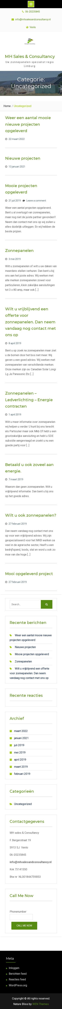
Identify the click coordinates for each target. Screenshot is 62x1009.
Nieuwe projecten (22, 158)
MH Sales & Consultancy (30, 56)
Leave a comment (36, 200)
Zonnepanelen (19, 250)
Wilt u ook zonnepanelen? (30, 515)
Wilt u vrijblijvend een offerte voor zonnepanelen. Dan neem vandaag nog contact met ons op (30, 322)
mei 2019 (19, 752)
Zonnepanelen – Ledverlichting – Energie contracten (29, 400)
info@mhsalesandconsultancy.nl (33, 19)
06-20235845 (32, 12)
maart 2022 (21, 731)
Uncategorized (23, 804)
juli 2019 (19, 745)
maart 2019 (21, 766)
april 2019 (20, 759)
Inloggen (14, 968)
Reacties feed (17, 979)
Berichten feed (18, 973)
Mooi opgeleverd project (29, 573)
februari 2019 (22, 773)
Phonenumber (18, 911)
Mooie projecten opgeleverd (32, 654)
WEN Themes (40, 1004)
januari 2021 (21, 738)
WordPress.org (18, 985)
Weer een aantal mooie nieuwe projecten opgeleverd (28, 124)
